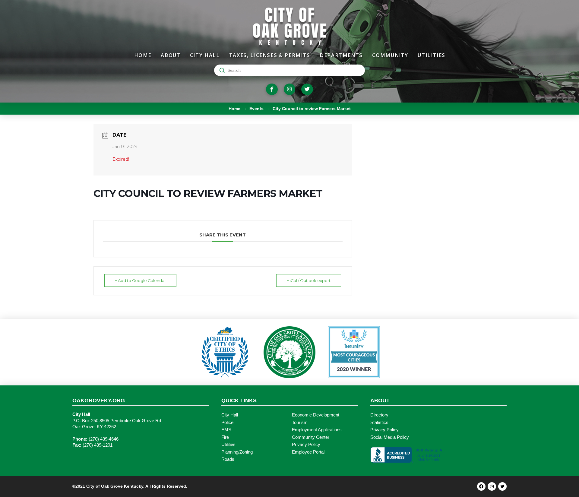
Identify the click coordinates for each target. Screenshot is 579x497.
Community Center (310, 437)
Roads (227, 459)
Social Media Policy (389, 437)
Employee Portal (308, 452)
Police (227, 422)
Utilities (228, 444)
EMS (226, 429)
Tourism (300, 422)
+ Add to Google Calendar (140, 280)
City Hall (229, 415)
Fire (225, 437)
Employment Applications (317, 429)
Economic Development (315, 415)
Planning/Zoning (237, 452)
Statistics (379, 422)
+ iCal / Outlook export (309, 280)
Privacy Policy (306, 444)
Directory (379, 415)
